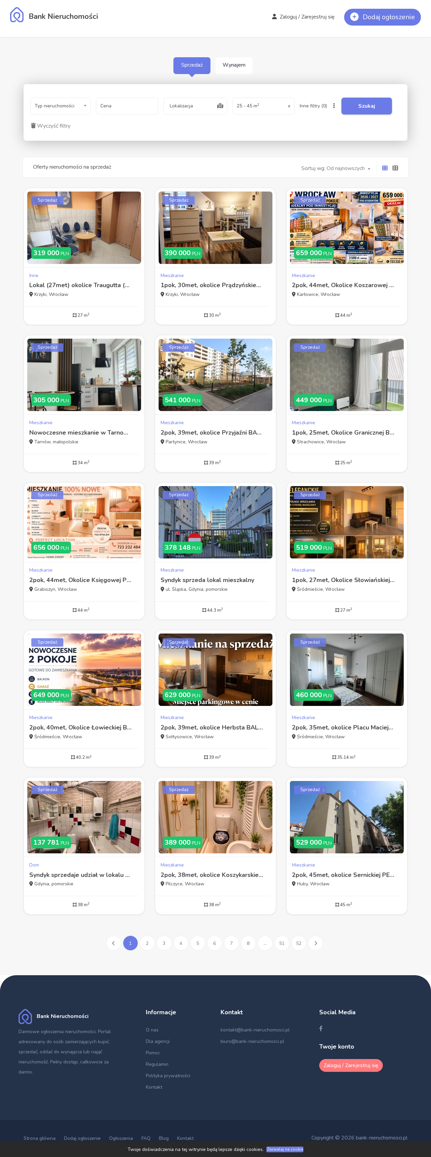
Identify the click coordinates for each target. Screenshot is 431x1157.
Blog (164, 1138)
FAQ (146, 1138)
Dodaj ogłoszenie (82, 1138)
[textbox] (195, 106)
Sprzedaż (192, 65)
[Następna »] (315, 943)
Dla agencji (158, 1041)
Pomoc (153, 1053)
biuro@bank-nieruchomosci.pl (252, 1041)
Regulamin (157, 1064)
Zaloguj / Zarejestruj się (306, 17)
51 (282, 943)
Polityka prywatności (168, 1076)
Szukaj (366, 106)
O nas (152, 1030)
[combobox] (60, 106)
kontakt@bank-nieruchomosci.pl (255, 1030)
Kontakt (154, 1087)
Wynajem (234, 65)
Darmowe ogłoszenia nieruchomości (57, 1031)
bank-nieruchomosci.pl (381, 1138)
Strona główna (40, 1138)
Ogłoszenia (121, 1138)
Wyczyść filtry (53, 126)
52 (298, 943)
